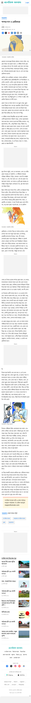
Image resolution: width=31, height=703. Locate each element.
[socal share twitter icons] (6, 34)
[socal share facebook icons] (3, 34)
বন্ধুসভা (13, 655)
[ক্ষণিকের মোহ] (24, 614)
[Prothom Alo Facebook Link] (8, 666)
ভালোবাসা (11, 522)
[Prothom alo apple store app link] (21, 675)
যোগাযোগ (14, 685)
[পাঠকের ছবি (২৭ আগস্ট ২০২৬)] (24, 624)
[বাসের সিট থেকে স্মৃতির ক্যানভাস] (24, 564)
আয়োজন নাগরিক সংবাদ (19, 518)
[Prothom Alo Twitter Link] (12, 666)
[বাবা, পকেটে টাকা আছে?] (24, 584)
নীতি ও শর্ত (6, 685)
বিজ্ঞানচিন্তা (22, 652)
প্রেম (4, 522)
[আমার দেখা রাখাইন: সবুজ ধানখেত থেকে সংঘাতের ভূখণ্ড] (24, 635)
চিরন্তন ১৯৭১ (19, 655)
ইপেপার (25, 655)
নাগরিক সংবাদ (6, 518)
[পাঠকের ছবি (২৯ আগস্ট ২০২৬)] (24, 593)
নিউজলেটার (21, 685)
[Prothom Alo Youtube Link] (20, 666)
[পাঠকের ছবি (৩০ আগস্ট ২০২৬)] (24, 574)
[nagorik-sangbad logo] (15, 648)
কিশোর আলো (16, 652)
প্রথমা (11, 658)
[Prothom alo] (12, 3)
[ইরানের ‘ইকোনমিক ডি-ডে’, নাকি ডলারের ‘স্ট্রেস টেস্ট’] (24, 604)
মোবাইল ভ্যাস (17, 658)
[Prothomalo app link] (10, 675)
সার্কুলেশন (22, 682)
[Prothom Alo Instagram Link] (16, 666)
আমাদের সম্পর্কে (7, 682)
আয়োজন (4, 18)
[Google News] (23, 666)
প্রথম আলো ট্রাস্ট (6, 655)
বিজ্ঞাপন (15, 682)
